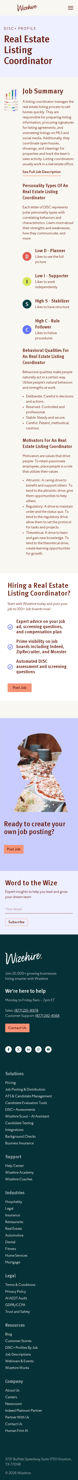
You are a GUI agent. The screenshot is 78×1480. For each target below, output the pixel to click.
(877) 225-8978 (26, 1010)
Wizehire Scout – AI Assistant (27, 1116)
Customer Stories (18, 1341)
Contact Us (13, 1424)
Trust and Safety (17, 1311)
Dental (10, 1242)
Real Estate (13, 1228)
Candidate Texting (19, 1123)
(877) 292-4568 (47, 1015)
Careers (11, 1397)
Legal (9, 1208)
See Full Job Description (42, 172)
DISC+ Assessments (20, 1109)
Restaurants (14, 1222)
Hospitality (13, 1201)
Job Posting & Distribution (25, 1089)
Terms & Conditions (20, 1284)
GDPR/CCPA (15, 1305)
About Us (12, 1390)
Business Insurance (19, 1143)
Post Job (19, 687)
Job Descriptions (18, 1354)
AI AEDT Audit (16, 1298)
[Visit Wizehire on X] (18, 1049)
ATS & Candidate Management (28, 1096)
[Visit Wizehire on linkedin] (28, 1049)
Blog (8, 1334)
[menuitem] (39, 1082)
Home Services (16, 1255)
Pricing (10, 1082)
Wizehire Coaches (18, 1179)
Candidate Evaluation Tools (26, 1103)
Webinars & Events (19, 1361)
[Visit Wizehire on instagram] (38, 1049)
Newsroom (13, 1404)
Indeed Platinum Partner (23, 1410)
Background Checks (20, 1136)
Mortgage (12, 1262)
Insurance (12, 1215)
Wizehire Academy (19, 1172)
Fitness (10, 1248)
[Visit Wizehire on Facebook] (8, 1049)
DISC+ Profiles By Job (21, 1347)
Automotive (14, 1235)
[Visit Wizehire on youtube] (48, 1049)
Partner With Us (17, 1417)
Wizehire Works (17, 1368)
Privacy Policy (15, 1291)
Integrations (14, 1129)
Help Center (14, 1165)
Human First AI (16, 1430)
